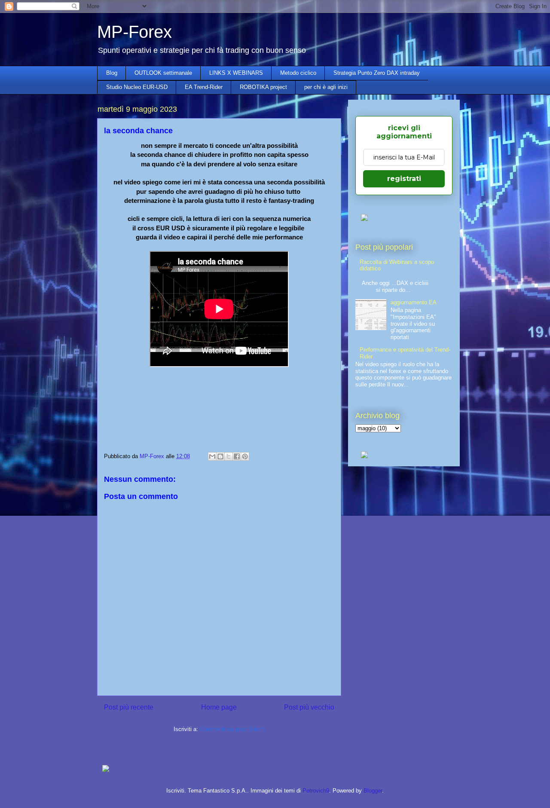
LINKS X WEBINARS (236, 73)
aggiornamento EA (414, 302)
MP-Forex (134, 31)
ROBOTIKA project (263, 87)
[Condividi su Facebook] (236, 456)
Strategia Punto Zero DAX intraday (376, 73)
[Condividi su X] (228, 456)
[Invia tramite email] (212, 456)
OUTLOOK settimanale (163, 73)
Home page (219, 707)
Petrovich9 (315, 790)
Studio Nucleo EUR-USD (137, 87)
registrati (404, 178)
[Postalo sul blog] (220, 456)
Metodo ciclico (298, 73)
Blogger (373, 790)
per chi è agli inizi (326, 87)
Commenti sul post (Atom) (232, 729)
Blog (111, 73)
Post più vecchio (309, 707)
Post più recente (128, 707)
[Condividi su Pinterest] (245, 456)
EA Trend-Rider (204, 87)
